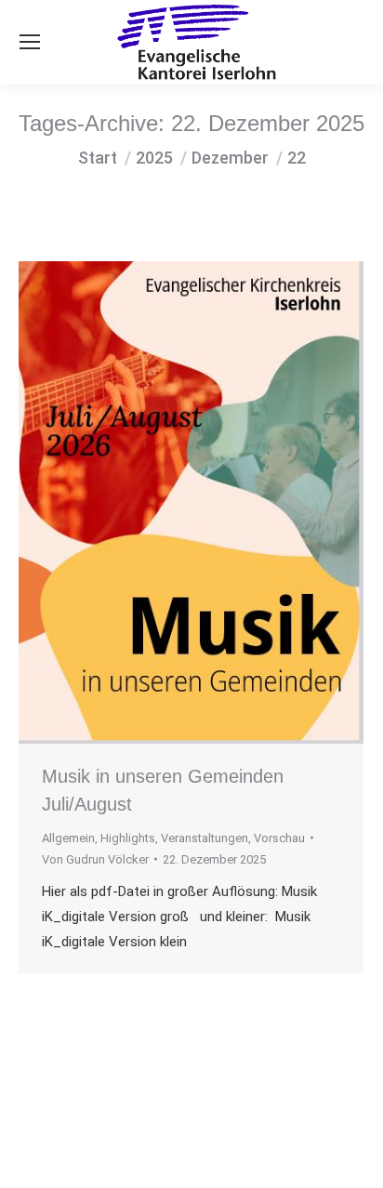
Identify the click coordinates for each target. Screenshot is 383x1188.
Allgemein (68, 838)
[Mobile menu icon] (30, 42)
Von (95, 859)
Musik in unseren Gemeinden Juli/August (163, 790)
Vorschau (279, 838)
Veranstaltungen (204, 838)
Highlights (127, 838)
